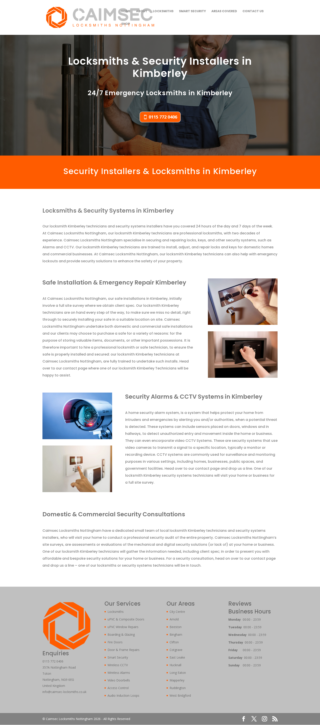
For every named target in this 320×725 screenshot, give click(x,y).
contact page (75, 368)
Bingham (176, 634)
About (141, 11)
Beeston (176, 627)
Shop (125, 24)
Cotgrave (176, 650)
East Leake (177, 657)
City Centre (177, 612)
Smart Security (192, 11)
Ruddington (178, 688)
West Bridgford (180, 695)
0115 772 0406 (163, 117)
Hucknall (175, 665)
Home (126, 11)
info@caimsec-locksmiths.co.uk (64, 692)
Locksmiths (163, 11)
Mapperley (177, 680)
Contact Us (253, 11)
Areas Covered (224, 11)
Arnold (174, 619)
